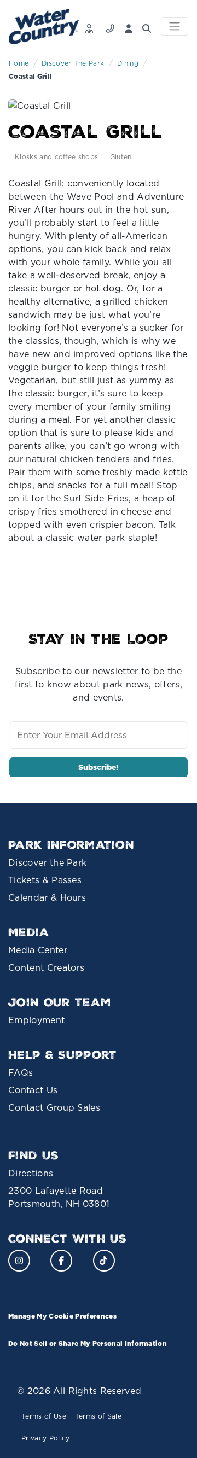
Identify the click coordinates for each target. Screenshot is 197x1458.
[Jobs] (92, 25)
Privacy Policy (45, 1438)
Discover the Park (47, 862)
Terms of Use (43, 1416)
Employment (36, 1020)
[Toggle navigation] (174, 26)
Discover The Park (73, 63)
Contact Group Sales (54, 1107)
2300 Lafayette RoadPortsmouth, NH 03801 (58, 1197)
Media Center (37, 950)
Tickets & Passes (45, 880)
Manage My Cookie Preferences (62, 1316)
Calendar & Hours (47, 897)
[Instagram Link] (19, 1261)
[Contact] (112, 25)
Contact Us (32, 1090)
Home (18, 63)
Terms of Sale (98, 1416)
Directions (30, 1173)
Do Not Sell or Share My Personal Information (87, 1343)
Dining (127, 63)
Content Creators (46, 967)
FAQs (20, 1072)
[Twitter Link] (104, 1261)
